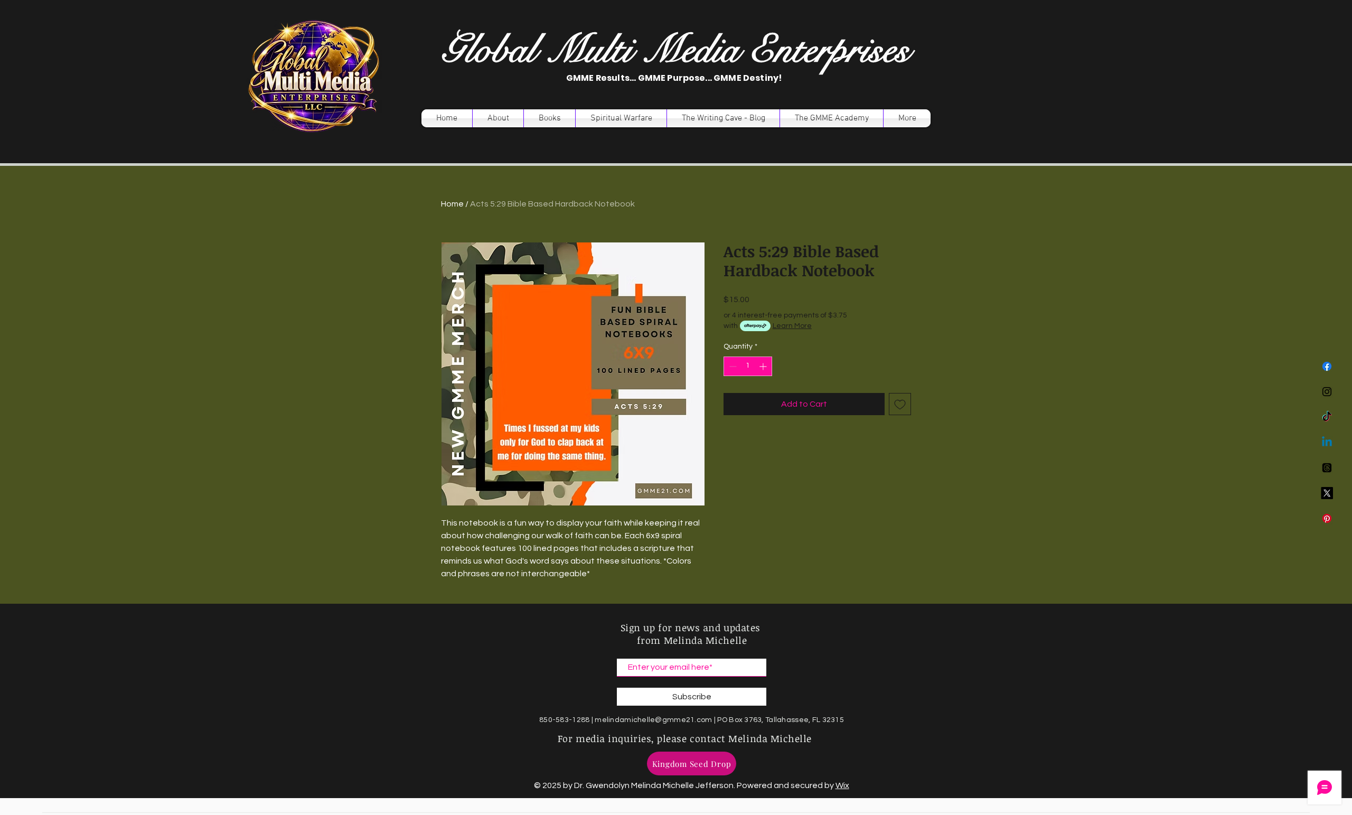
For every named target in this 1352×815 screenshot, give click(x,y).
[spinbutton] (747, 366)
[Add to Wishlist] (900, 404)
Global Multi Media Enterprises (675, 50)
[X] (1327, 493)
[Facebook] (1327, 366)
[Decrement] (731, 366)
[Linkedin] (1327, 442)
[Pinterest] (1327, 518)
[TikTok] (1327, 417)
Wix (842, 785)
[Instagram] (1327, 392)
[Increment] (764, 366)
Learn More (792, 326)
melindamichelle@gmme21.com (653, 720)
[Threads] (1327, 468)
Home (452, 204)
